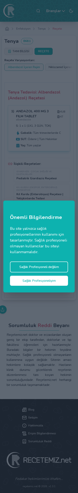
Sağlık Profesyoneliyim (39, 280)
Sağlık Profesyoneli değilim (39, 267)
